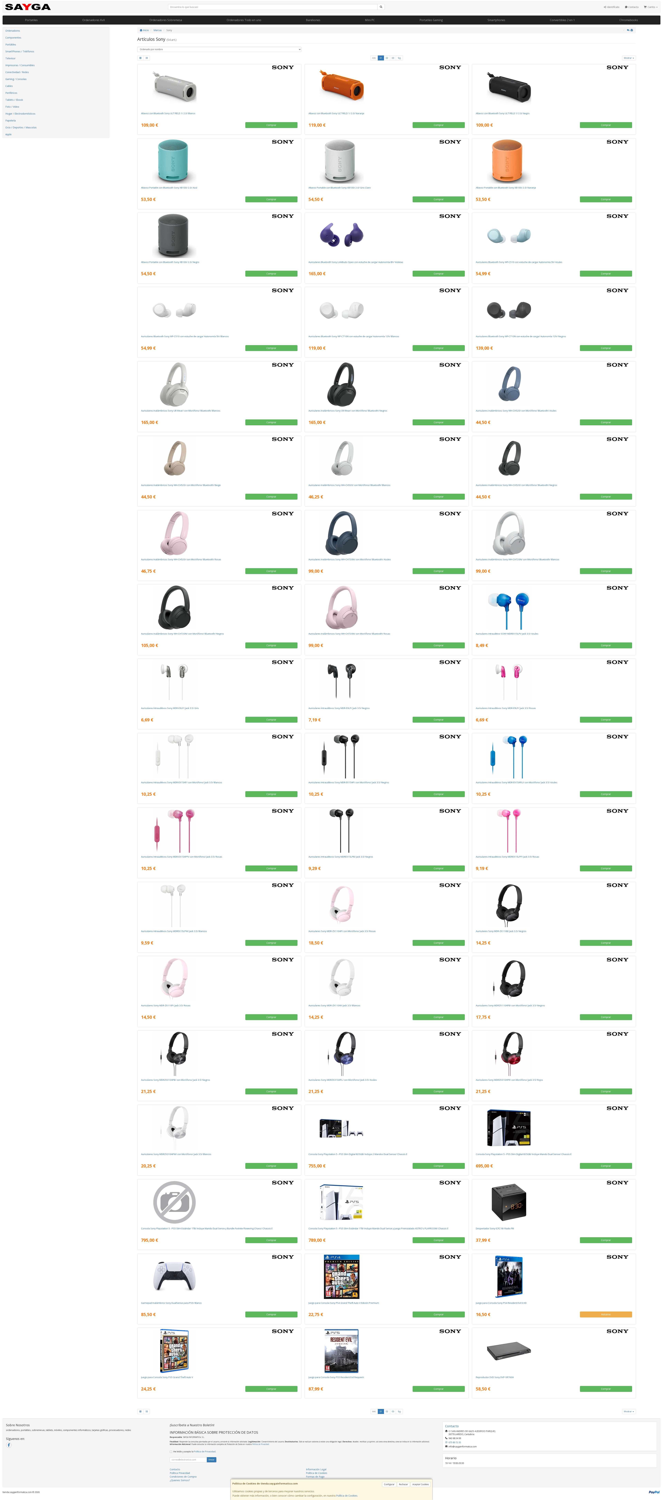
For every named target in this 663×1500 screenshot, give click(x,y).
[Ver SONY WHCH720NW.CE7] (554, 533)
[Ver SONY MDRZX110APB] (554, 979)
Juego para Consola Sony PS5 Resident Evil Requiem (336, 1377)
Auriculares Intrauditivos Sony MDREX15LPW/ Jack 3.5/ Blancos (174, 931)
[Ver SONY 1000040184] (219, 1277)
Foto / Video (12, 106)
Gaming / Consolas (16, 79)
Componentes (13, 37)
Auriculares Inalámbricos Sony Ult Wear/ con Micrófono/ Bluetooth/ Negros (348, 410)
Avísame (606, 1314)
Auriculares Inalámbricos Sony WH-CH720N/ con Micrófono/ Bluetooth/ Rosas (349, 633)
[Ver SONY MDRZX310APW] (219, 1128)
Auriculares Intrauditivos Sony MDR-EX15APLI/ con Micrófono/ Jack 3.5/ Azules (516, 782)
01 (381, 57)
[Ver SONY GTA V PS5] (219, 1351)
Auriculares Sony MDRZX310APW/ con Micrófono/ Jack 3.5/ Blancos (176, 1154)
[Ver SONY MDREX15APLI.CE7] (554, 756)
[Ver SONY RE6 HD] (554, 1277)
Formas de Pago (315, 1476)
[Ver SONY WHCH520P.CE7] (219, 533)
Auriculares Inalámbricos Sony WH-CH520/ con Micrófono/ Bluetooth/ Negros (516, 485)
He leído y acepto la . (194, 1451)
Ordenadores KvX (93, 20)
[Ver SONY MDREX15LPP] (554, 830)
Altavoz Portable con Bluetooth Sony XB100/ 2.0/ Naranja (506, 187)
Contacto (633, 7)
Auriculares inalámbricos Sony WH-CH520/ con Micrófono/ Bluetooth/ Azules (516, 410)
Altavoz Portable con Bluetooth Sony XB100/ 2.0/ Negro (170, 262)
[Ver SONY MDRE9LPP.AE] (554, 682)
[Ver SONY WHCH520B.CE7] (554, 459)
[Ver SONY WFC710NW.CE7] (386, 310)
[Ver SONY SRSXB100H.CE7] (386, 161)
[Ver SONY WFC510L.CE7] (554, 236)
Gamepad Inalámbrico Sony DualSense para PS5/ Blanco (171, 1302)
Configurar (389, 1484)
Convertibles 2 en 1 (562, 20)
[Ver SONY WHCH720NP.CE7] (386, 607)
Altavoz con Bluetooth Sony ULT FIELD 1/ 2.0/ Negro (503, 113)
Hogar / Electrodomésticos (20, 113)
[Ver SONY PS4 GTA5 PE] (386, 1277)
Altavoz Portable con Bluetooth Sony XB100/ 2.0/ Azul (169, 187)
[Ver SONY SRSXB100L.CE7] (219, 161)
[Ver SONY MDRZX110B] (554, 905)
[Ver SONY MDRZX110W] (386, 979)
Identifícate (612, 7)
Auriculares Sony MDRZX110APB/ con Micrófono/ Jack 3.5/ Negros (510, 1005)
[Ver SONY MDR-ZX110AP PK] (386, 905)
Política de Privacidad (260, 1444)
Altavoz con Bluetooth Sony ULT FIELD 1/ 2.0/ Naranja (336, 113)
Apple (8, 134)
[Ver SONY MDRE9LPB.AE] (386, 682)
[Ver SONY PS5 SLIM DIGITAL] (554, 1128)
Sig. (399, 57)
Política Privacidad (180, 1473)
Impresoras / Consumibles (20, 65)
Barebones (313, 20)
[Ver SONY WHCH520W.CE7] (386, 459)
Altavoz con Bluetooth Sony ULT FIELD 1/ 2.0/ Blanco (168, 113)
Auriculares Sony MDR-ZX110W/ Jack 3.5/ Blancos (334, 1005)
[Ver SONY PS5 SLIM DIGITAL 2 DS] (386, 1128)
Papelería (10, 120)
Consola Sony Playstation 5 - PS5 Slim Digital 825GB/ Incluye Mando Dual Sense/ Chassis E (523, 1154)
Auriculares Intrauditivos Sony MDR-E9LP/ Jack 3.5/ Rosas (506, 708)
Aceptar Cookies (420, 1484)
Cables (9, 86)
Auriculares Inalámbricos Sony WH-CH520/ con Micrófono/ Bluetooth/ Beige (181, 485)
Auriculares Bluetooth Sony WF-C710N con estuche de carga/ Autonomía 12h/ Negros (521, 336)
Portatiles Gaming (431, 20)
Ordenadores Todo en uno (244, 20)
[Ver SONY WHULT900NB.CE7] (386, 384)
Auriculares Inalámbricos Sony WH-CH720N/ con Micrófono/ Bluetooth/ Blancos (517, 559)
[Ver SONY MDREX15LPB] (386, 830)
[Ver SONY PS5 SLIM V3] (386, 1202)
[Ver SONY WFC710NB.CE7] (554, 310)
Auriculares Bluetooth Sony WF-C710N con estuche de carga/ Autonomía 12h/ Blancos (354, 336)
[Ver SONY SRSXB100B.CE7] (219, 236)
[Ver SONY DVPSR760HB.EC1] (554, 1351)
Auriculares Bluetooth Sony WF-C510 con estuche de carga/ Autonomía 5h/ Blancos (185, 336)
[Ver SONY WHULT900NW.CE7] (219, 384)
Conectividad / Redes (17, 72)
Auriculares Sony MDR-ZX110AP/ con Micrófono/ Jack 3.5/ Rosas (342, 931)
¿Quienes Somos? (180, 1480)
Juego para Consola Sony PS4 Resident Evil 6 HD (501, 1302)
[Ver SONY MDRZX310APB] (219, 1054)
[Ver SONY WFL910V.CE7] (386, 236)
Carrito (651, 7)
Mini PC (370, 20)
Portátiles (10, 44)
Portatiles (31, 20)
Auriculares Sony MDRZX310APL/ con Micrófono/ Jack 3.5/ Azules (343, 1079)
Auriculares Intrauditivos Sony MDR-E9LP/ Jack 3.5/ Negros (339, 708)
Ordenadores (12, 30)
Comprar (271, 125)
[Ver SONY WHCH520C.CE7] (219, 459)
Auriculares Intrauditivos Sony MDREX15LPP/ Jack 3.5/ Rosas (507, 856)
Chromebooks (628, 20)
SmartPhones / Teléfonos (19, 51)
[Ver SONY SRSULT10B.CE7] (554, 87)
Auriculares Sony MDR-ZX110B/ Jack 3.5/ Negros (501, 931)
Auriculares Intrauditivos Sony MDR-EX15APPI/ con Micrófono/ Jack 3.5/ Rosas (181, 856)
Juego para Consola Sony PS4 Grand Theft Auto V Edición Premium (344, 1302)
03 (393, 57)
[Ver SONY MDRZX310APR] (554, 1054)
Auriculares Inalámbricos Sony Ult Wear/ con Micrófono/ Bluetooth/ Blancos (180, 410)
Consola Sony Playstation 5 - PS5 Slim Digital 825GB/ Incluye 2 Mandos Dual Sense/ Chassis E (358, 1154)
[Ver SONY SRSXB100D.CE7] (554, 161)
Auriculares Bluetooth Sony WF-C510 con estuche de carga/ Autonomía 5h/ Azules (519, 262)
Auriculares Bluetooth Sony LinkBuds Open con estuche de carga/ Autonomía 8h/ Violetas (356, 262)
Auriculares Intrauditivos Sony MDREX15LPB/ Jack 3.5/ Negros (341, 856)
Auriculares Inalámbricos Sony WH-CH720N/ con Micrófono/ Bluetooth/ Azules (350, 559)
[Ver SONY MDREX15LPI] (554, 607)
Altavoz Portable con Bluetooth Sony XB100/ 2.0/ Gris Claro (340, 187)
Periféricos (11, 92)
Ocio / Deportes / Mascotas (21, 127)
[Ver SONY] (219, 1202)
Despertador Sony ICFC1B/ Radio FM (495, 1228)
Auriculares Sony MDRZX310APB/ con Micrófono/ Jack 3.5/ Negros (175, 1079)
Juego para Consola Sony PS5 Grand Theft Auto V (167, 1377)
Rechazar (403, 1484)
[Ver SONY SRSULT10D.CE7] (386, 87)
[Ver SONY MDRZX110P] (219, 979)
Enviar (211, 1459)
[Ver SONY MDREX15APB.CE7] (386, 756)
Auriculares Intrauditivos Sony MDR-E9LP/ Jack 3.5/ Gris (170, 708)
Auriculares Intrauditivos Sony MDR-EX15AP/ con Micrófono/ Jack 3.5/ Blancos (181, 782)
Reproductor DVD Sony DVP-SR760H (495, 1377)
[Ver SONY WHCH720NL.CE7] (386, 533)
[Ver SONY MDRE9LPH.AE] (219, 682)
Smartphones (496, 20)
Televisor (10, 58)
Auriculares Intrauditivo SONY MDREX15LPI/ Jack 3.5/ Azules (507, 633)
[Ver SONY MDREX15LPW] (219, 905)
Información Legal (316, 1469)
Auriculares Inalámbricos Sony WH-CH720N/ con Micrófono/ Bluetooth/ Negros (182, 633)
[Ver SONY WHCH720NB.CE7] (219, 607)
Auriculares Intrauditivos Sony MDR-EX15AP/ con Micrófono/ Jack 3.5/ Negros (349, 782)
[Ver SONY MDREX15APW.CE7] (219, 756)
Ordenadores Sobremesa (166, 20)
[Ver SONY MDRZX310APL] (386, 1054)
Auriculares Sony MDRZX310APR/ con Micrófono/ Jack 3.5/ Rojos (509, 1079)
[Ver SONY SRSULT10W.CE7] (219, 87)
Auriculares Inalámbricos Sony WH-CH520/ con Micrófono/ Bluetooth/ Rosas (181, 559)
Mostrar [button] (628, 57)
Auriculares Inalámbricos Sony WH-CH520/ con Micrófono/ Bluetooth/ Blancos (349, 485)
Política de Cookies (346, 1495)
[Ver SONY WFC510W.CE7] (219, 310)
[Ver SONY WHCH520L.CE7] (554, 384)
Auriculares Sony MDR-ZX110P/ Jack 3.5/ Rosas (165, 1005)
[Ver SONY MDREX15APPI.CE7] (219, 830)
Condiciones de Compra (183, 1476)
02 (387, 57)
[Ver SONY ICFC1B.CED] (554, 1202)
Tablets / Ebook (14, 99)
